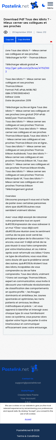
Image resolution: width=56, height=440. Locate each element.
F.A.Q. (28, 402)
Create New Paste (28, 394)
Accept (28, 419)
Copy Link (10, 39)
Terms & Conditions (28, 436)
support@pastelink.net (28, 382)
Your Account (28, 398)
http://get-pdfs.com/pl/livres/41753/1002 (27, 70)
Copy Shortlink (24, 39)
